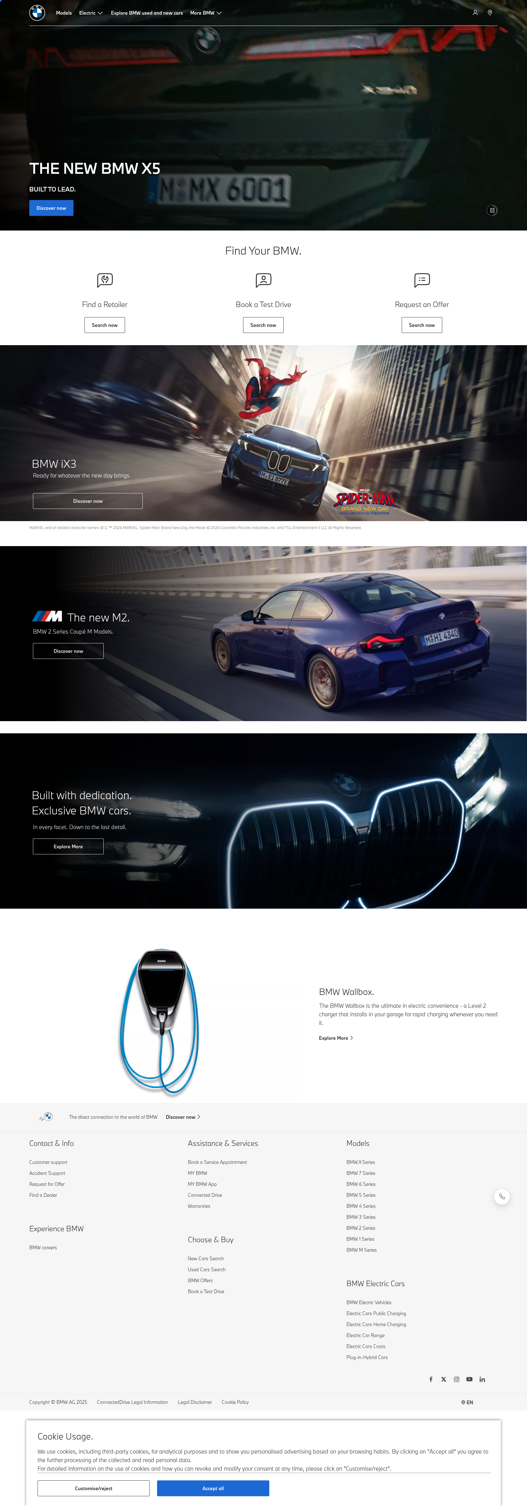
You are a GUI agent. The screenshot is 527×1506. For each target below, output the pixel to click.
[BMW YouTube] (469, 1380)
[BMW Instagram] (456, 1380)
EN (470, 1402)
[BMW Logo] (37, 13)
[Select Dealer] (490, 13)
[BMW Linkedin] (482, 1380)
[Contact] (502, 1197)
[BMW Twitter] (443, 1380)
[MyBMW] (475, 13)
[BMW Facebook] (431, 1380)
